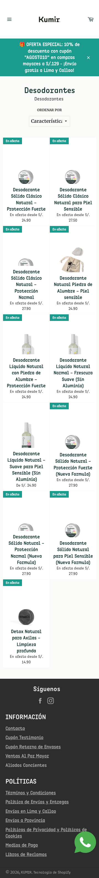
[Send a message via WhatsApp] (85, 842)
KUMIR (26, 872)
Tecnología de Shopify (52, 872)
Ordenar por (49, 110)
